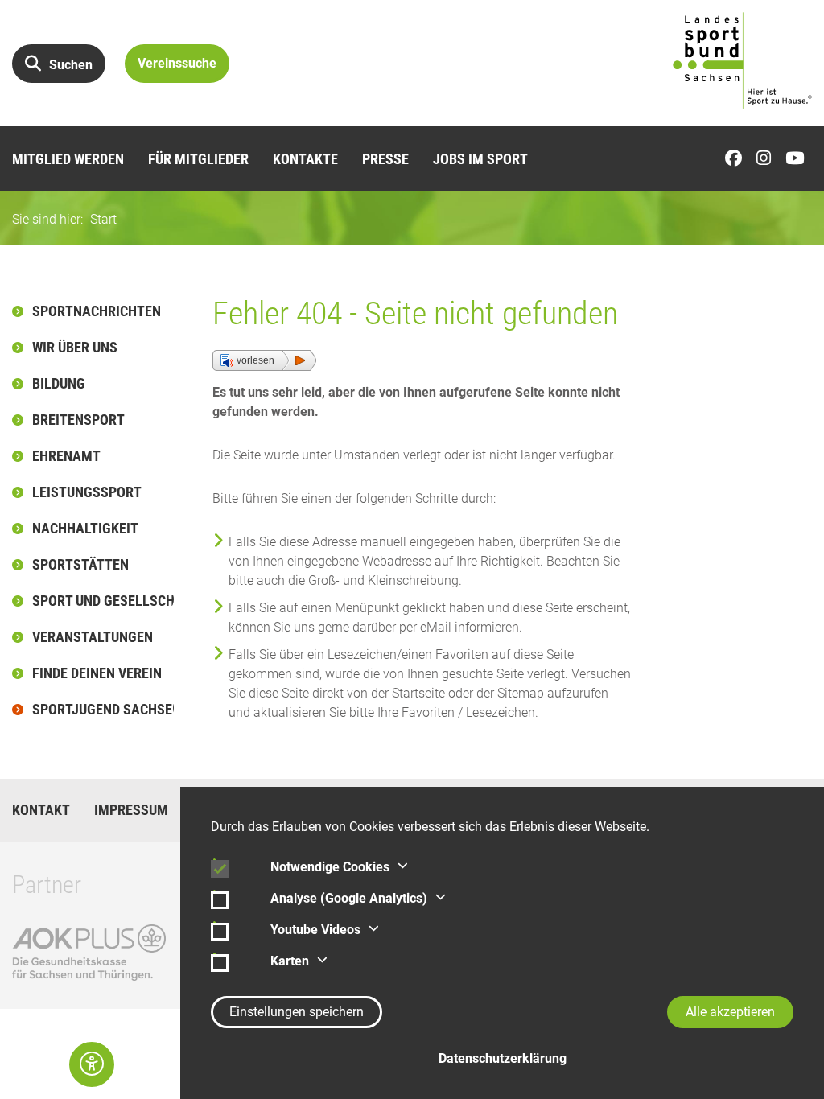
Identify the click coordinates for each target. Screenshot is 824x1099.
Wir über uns (74, 347)
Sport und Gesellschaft (104, 600)
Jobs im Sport (480, 158)
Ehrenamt (66, 455)
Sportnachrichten (96, 311)
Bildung (58, 383)
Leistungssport (87, 492)
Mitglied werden (68, 158)
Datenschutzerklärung (502, 1058)
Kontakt (41, 810)
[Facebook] (737, 158)
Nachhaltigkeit (85, 528)
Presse (385, 158)
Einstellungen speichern (296, 1011)
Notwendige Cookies (329, 867)
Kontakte (305, 158)
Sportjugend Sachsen (104, 709)
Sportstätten (80, 564)
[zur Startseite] (742, 60)
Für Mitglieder (198, 158)
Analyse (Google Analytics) (348, 898)
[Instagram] (767, 158)
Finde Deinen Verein (97, 673)
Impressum (131, 810)
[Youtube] (798, 158)
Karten (289, 961)
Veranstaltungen (92, 636)
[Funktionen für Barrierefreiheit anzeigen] (91, 1064)
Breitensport (78, 419)
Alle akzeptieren (730, 1011)
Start (103, 219)
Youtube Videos (315, 929)
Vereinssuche (177, 63)
